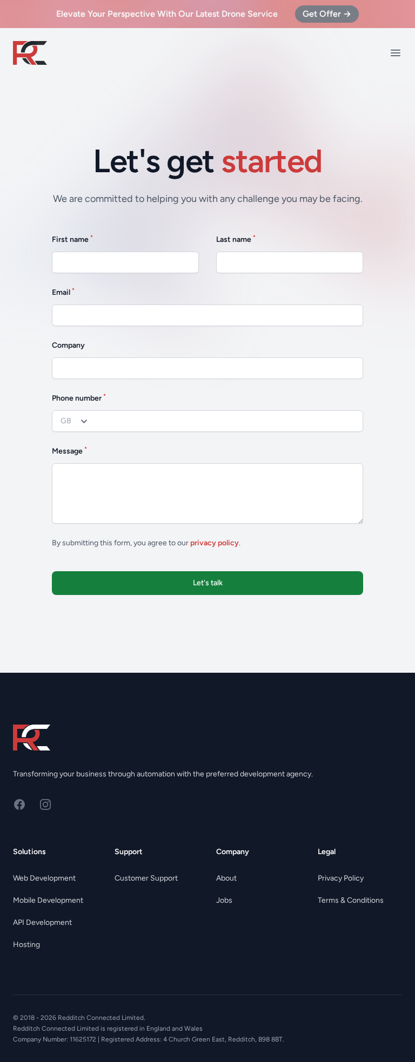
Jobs (224, 900)
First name (72, 239)
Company (68, 345)
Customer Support (146, 878)
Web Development (44, 878)
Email (63, 292)
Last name (236, 239)
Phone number (79, 398)
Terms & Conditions (351, 900)
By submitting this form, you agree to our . (146, 542)
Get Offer (327, 14)
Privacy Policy (341, 878)
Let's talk (208, 582)
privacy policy (214, 542)
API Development (42, 922)
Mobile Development (48, 900)
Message (69, 450)
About (226, 878)
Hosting (26, 944)
